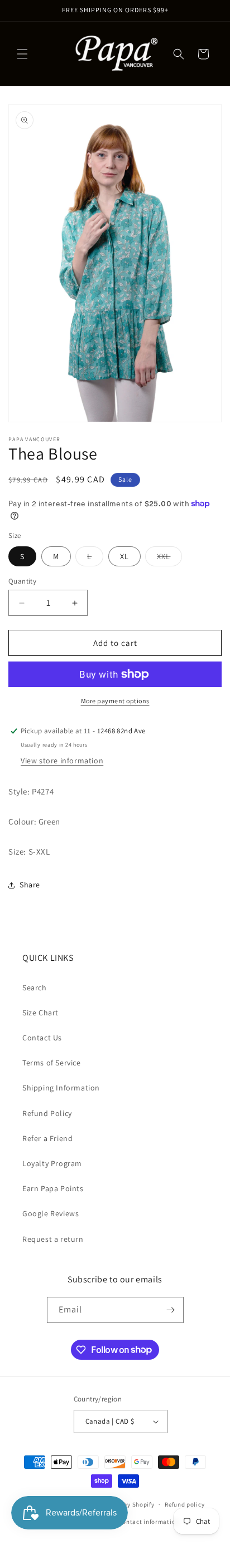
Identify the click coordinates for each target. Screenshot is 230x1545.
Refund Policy (47, 1113)
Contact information (149, 1522)
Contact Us (42, 1038)
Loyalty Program (52, 1163)
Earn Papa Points (53, 1188)
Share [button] (30, 885)
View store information (62, 761)
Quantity (22, 581)
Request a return (53, 1239)
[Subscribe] (171, 1310)
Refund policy (184, 1504)
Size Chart (40, 1013)
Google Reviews (50, 1213)
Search (34, 988)
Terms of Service (51, 1063)
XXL (169, 558)
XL (124, 556)
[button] (22, 54)
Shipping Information (61, 1088)
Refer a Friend (47, 1138)
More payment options (115, 701)
